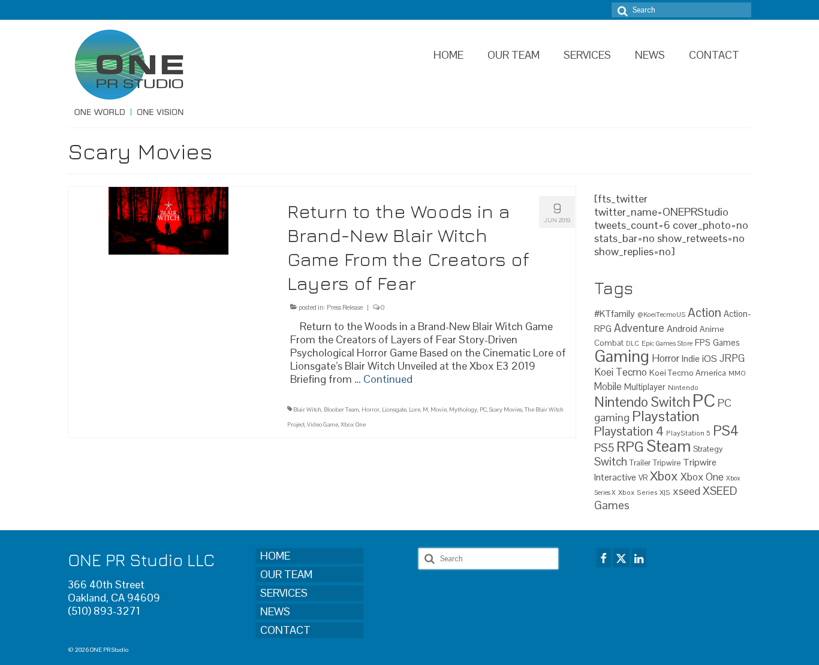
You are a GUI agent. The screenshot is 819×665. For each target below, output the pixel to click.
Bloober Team (341, 409)
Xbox (664, 476)
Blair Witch (307, 409)
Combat (609, 343)
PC (483, 409)
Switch (610, 461)
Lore (414, 409)
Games (726, 342)
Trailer (640, 463)
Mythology (463, 409)
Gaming (621, 356)
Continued (387, 379)
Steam (668, 446)
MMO (737, 372)
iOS (709, 358)
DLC (632, 343)
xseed (686, 491)
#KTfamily (614, 313)
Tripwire (667, 463)
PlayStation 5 (688, 432)
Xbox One (353, 424)
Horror (371, 409)
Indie (691, 358)
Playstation (665, 416)
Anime (712, 329)
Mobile (608, 386)
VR (643, 478)
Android (682, 329)
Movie (438, 409)
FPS (702, 342)
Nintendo (683, 387)
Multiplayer (645, 387)
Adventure (639, 328)
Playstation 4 (629, 431)
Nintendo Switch (642, 402)
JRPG (732, 358)
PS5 (604, 447)
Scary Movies (505, 409)
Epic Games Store (667, 343)
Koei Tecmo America (687, 372)
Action (704, 313)
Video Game (322, 424)
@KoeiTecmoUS (661, 314)
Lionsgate (394, 409)
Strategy (708, 448)
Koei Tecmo (620, 372)
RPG (630, 447)
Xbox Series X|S (644, 492)
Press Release (345, 307)
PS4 (726, 431)
